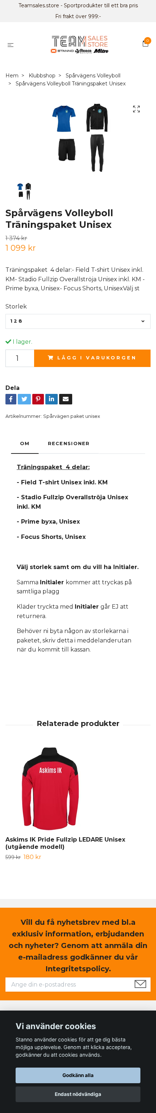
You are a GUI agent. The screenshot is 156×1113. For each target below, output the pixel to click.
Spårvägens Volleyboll (93, 75)
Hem (12, 75)
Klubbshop (42, 75)
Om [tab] (25, 443)
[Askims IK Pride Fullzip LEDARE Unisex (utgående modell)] (78, 790)
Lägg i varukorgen (96, 357)
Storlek (16, 306)
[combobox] (78, 321)
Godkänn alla (78, 1075)
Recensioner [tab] (69, 443)
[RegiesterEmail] (140, 984)
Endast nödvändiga (78, 1094)
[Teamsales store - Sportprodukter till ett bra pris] (79, 44)
